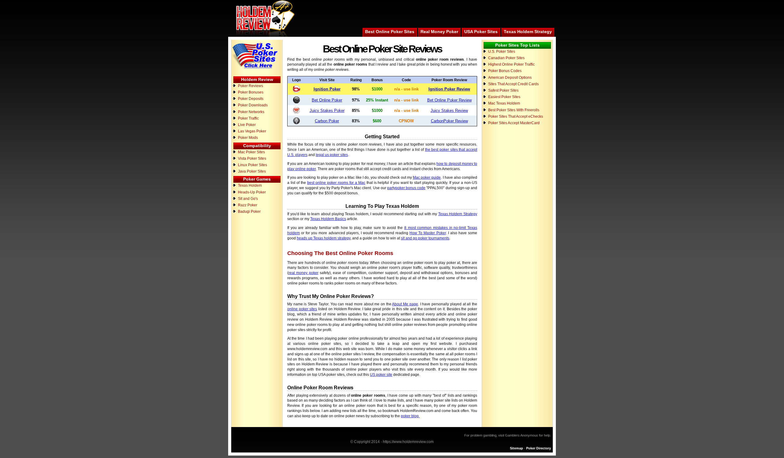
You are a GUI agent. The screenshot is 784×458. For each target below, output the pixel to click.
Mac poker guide (427, 177)
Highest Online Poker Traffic (511, 64)
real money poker (303, 273)
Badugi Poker (249, 211)
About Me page (405, 304)
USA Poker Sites (481, 31)
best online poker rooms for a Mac (336, 183)
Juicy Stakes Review (449, 110)
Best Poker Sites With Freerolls (513, 110)
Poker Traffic (248, 118)
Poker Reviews (250, 86)
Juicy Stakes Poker (327, 110)
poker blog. (410, 416)
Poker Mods (248, 137)
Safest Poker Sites (503, 90)
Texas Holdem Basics (328, 219)
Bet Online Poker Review (449, 100)
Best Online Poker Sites (389, 31)
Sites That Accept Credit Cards (513, 84)
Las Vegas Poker (252, 131)
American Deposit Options (510, 77)
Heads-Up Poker (252, 192)
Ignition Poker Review (449, 89)
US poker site (381, 374)
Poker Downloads (253, 105)
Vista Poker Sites (252, 158)
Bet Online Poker (327, 100)
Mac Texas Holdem (504, 103)
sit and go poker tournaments (425, 238)
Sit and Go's (248, 199)
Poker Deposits (250, 99)
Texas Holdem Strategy (528, 31)
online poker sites (302, 309)
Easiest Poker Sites (504, 97)
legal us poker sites (332, 155)
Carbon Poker (327, 121)
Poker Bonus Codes (505, 71)
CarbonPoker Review (449, 121)
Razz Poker (247, 205)
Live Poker (247, 125)
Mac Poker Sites (251, 152)
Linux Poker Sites (252, 165)
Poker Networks (251, 112)
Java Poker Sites (252, 171)
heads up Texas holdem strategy (323, 238)
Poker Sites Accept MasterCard (514, 123)
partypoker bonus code (406, 188)
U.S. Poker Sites (501, 51)
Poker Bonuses (250, 92)
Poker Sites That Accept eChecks (515, 116)
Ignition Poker (327, 89)
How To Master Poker (427, 233)
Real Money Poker (439, 31)
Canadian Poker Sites (506, 58)
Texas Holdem (250, 185)
